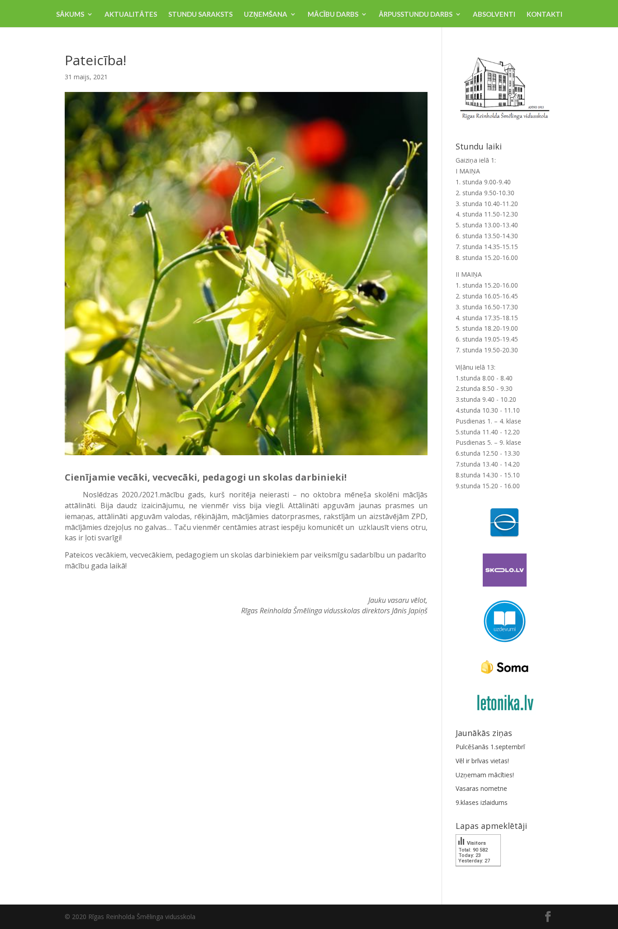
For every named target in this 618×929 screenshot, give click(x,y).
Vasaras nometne (481, 788)
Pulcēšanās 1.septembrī (490, 746)
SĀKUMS (70, 14)
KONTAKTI (544, 14)
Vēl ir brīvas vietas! (482, 760)
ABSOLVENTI (494, 14)
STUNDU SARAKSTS (200, 14)
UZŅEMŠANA (265, 14)
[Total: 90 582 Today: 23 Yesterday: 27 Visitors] (478, 872)
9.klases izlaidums (482, 802)
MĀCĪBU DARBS (333, 14)
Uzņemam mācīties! (485, 774)
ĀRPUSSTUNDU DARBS (415, 14)
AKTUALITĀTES (131, 14)
